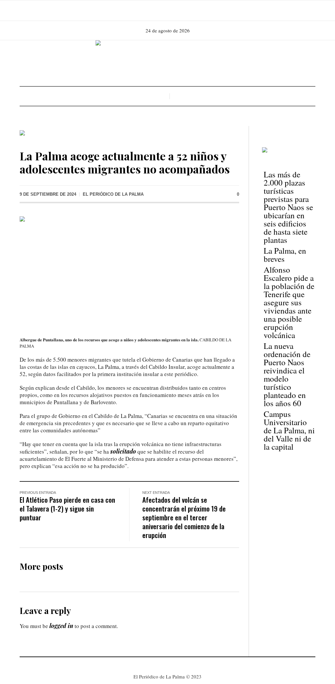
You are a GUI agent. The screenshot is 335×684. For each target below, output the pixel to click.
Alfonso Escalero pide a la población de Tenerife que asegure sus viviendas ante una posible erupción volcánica (289, 302)
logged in (61, 626)
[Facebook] (157, 10)
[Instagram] (167, 10)
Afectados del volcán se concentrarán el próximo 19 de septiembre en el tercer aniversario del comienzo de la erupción (184, 517)
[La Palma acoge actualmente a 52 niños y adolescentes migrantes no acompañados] (129, 271)
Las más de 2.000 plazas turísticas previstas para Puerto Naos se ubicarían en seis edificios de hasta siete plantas (288, 207)
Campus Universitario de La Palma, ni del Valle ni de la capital (289, 430)
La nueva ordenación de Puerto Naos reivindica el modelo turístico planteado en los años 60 (287, 374)
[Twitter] (176, 10)
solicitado (123, 451)
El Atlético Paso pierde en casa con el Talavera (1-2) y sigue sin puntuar (67, 508)
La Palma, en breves (285, 254)
